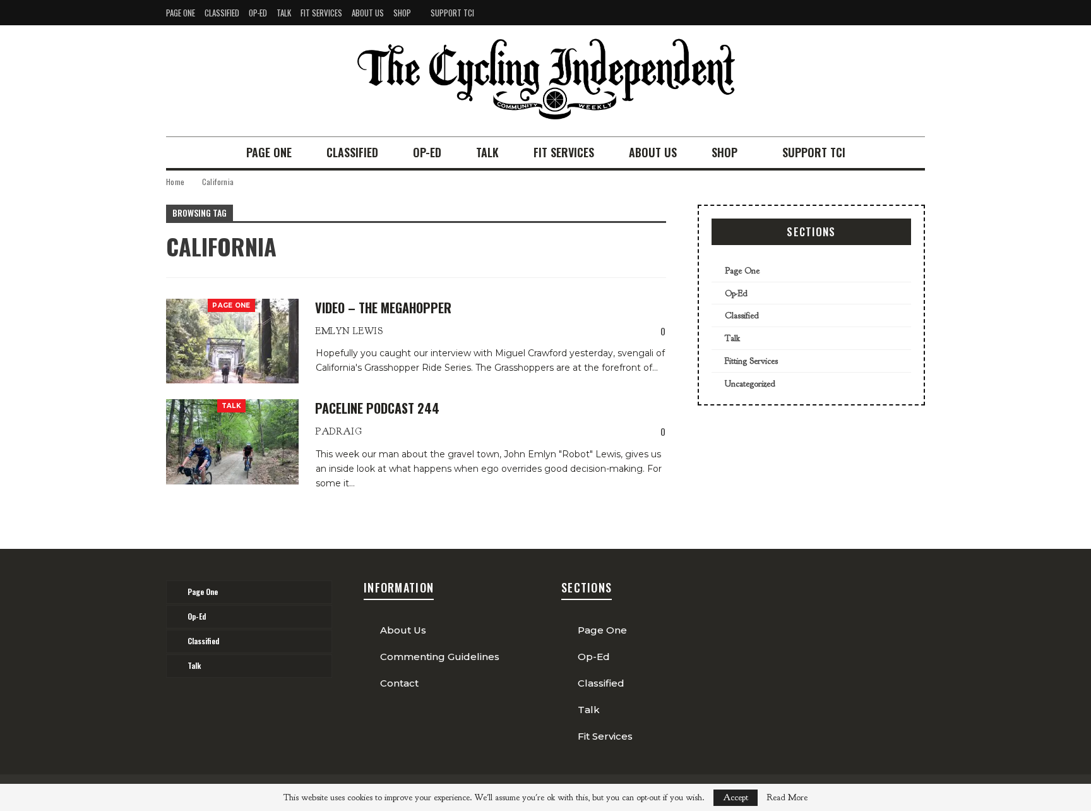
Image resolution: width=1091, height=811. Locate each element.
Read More (787, 797)
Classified (222, 12)
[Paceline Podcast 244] (232, 441)
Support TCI (452, 12)
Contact (399, 683)
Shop (402, 12)
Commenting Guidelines (439, 657)
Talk (284, 12)
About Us (368, 12)
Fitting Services (751, 361)
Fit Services (321, 12)
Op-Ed (258, 12)
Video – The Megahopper (383, 307)
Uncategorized (750, 383)
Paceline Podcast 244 (377, 408)
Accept (735, 797)
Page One (180, 12)
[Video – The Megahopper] (232, 341)
